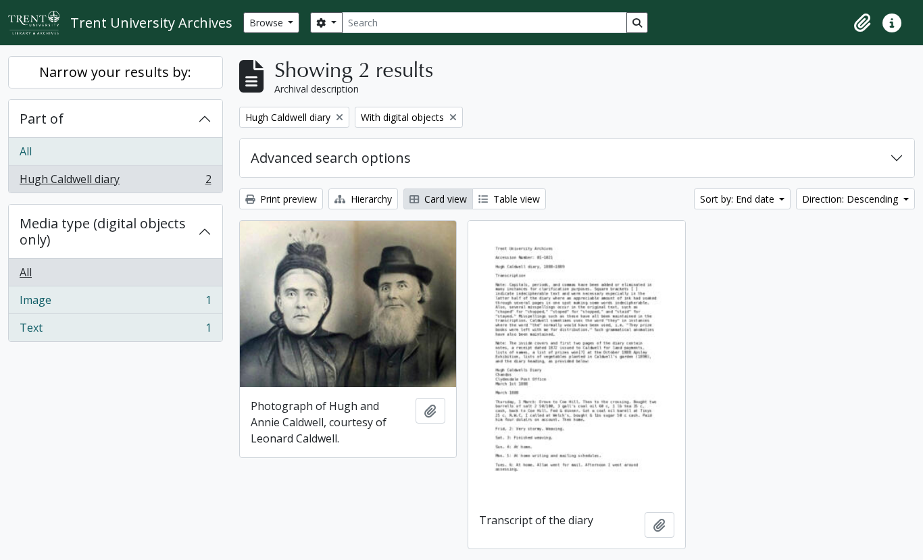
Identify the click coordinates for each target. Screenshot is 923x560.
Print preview (287, 199)
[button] (862, 23)
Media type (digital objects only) (103, 231)
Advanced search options (331, 158)
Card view (444, 199)
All (26, 151)
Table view (515, 199)
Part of (42, 118)
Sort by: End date (738, 199)
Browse (267, 22)
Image (115, 303)
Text (115, 330)
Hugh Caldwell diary (115, 182)
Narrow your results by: (115, 72)
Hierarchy (370, 199)
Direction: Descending (851, 199)
